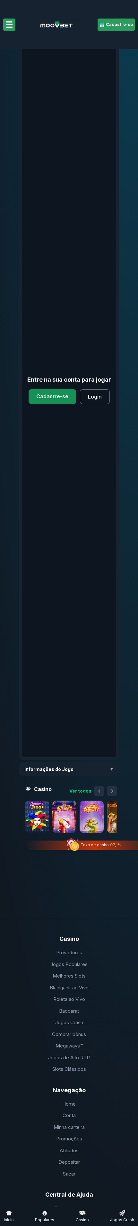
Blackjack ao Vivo (69, 988)
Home (69, 1104)
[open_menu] (9, 25)
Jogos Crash (69, 1022)
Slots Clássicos (69, 1069)
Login (95, 396)
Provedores (69, 952)
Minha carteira (69, 1127)
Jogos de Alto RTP (69, 1058)
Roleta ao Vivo (69, 999)
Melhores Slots (69, 976)
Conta (69, 1115)
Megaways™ (69, 1046)
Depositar (69, 1162)
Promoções (69, 1139)
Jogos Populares (69, 964)
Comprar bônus (69, 1034)
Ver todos (80, 791)
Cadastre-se (52, 396)
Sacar (69, 1174)
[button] (37, 817)
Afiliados (69, 1150)
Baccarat (69, 1011)
